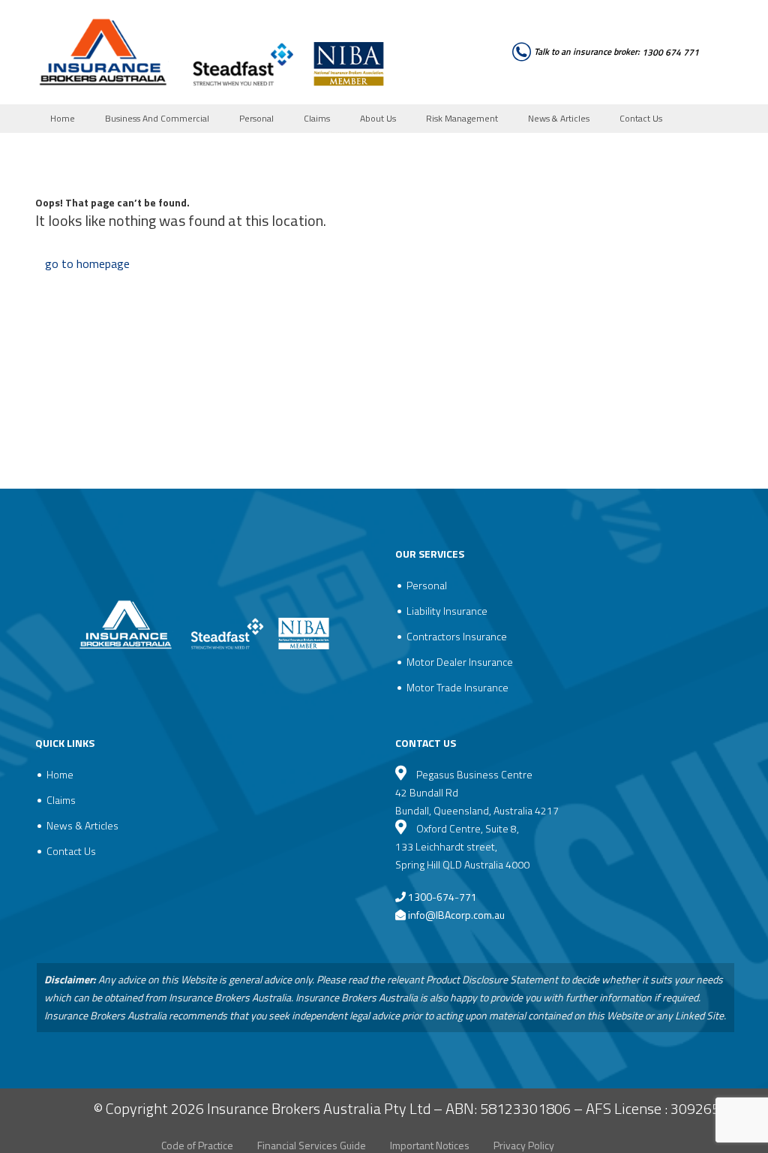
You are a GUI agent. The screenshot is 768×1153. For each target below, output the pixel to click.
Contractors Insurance (456, 636)
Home (62, 118)
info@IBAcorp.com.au (456, 915)
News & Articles (559, 118)
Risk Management (462, 118)
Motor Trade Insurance (457, 687)
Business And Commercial (157, 118)
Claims (317, 118)
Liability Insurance (447, 611)
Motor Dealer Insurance (459, 662)
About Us (378, 118)
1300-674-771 (441, 897)
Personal (256, 118)
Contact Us (641, 118)
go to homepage (87, 263)
